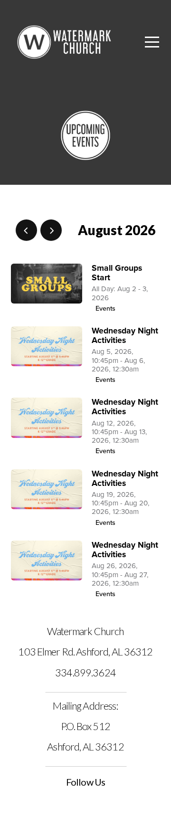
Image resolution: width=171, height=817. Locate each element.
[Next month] (51, 230)
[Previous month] (26, 230)
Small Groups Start (117, 273)
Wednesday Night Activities (125, 335)
